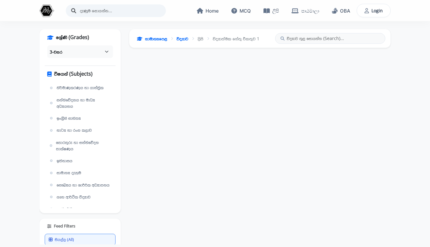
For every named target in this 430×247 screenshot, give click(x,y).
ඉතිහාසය (64, 161)
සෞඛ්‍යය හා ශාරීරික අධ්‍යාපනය (83, 185)
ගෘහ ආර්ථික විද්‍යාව (74, 197)
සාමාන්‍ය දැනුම (69, 172)
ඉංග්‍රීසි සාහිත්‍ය (69, 118)
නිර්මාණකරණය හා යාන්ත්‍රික (80, 87)
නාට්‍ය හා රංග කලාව (74, 130)
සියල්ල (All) (64, 239)
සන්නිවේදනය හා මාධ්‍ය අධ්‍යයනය (76, 103)
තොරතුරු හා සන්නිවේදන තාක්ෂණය (77, 146)
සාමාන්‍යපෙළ (156, 39)
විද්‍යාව (182, 39)
